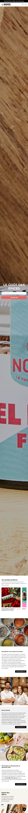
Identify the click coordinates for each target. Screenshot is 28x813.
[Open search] (22, 4)
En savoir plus (20, 671)
